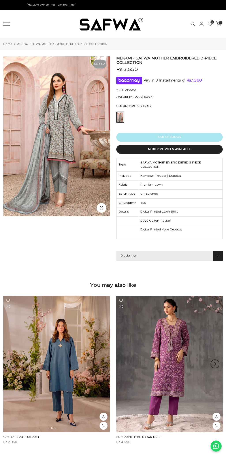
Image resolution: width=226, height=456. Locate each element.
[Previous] (11, 363)
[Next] (215, 363)
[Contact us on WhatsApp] (216, 446)
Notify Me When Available (169, 149)
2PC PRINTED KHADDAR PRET (138, 437)
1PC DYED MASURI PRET (21, 437)
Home (7, 44)
